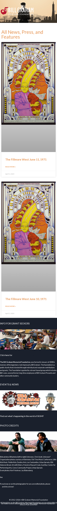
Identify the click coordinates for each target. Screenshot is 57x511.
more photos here (9, 477)
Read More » (10, 167)
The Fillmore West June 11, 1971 (26, 159)
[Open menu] (54, 11)
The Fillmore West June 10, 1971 (26, 299)
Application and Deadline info (26, 355)
